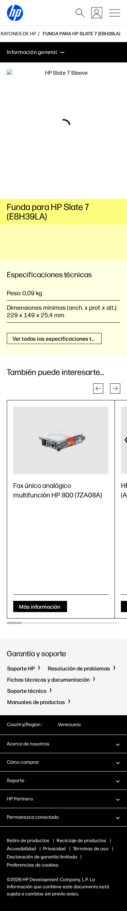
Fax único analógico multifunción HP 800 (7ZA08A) (57, 490)
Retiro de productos (28, 840)
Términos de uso (90, 849)
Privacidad (54, 849)
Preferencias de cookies (33, 865)
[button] (98, 388)
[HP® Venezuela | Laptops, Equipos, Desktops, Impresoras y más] (15, 13)
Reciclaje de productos (81, 840)
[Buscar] (80, 12)
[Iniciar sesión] (96, 12)
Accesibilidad (21, 849)
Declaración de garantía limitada (42, 857)
